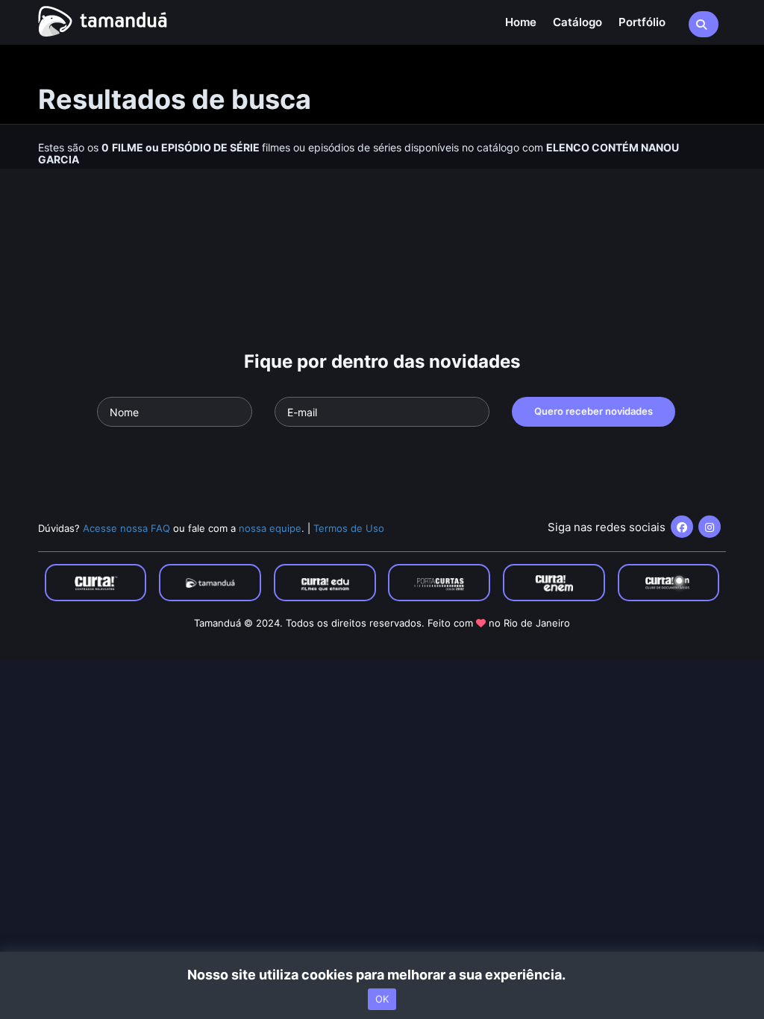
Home (520, 22)
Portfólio (642, 22)
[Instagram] (709, 526)
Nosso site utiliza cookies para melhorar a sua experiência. (382, 974)
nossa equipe (270, 528)
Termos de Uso (348, 528)
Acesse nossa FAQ (126, 528)
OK (382, 999)
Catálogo (577, 22)
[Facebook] (682, 526)
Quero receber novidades (593, 411)
